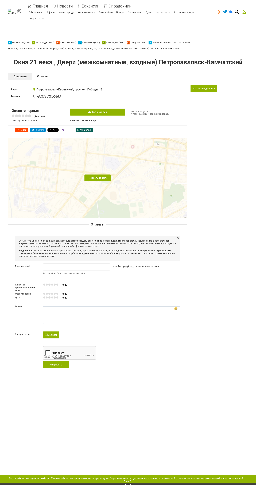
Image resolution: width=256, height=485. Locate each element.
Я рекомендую (99, 112)
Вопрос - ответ (37, 18)
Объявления (36, 12)
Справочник (119, 6)
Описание (20, 76)
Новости (65, 6)
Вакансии (90, 6)
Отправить (56, 364)
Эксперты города (184, 12)
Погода (120, 12)
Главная (40, 6)
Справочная (135, 12)
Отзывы (42, 76)
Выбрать (52, 335)
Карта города (66, 12)
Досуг (149, 12)
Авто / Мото (106, 12)
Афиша (51, 12)
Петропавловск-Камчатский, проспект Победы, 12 (69, 89)
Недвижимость (86, 12)
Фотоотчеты (163, 12)
